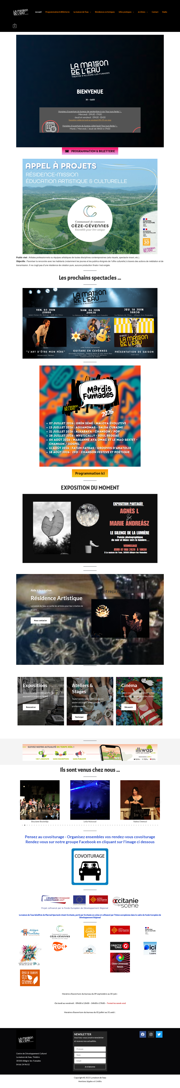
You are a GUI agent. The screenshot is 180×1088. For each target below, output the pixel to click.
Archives (141, 12)
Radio (164, 12)
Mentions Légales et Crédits (90, 1081)
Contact (155, 12)
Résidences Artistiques (105, 12)
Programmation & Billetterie (57, 12)
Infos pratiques (125, 12)
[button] (19, 802)
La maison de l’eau (81, 12)
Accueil (38, 12)
